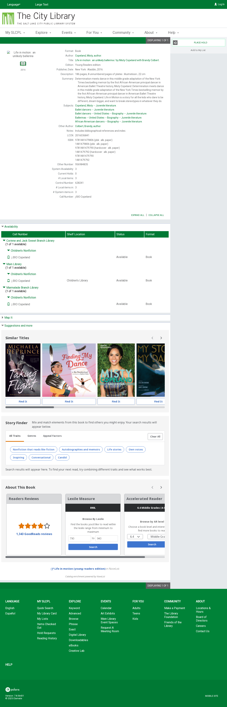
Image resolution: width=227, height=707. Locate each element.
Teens (136, 613)
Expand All (137, 215)
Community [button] (122, 32)
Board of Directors (201, 618)
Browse (73, 618)
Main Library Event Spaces (109, 620)
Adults (136, 608)
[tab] (15, 436)
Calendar (106, 608)
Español (10, 613)
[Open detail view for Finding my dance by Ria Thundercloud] (69, 370)
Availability (11, 226)
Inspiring (18, 457)
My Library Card (47, 613)
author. (88, 55)
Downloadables (78, 640)
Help (8, 664)
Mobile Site (211, 696)
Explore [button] (41, 32)
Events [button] (67, 32)
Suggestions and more (18, 325)
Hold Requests (46, 633)
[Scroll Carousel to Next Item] (161, 338)
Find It (23, 401)
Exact (72, 629)
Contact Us (202, 631)
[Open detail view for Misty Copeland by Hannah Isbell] (116, 370)
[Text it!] (8, 257)
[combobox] (135, 536)
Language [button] (12, 601)
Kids (135, 618)
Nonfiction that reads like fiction (33, 449)
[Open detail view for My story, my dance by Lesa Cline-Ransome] (158, 370)
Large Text (41, 4)
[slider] (85, 407)
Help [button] (172, 32)
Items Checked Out (46, 625)
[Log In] (215, 4)
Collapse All (156, 215)
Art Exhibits (108, 613)
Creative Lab (76, 650)
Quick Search (45, 608)
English (9, 608)
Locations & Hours (203, 609)
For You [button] (92, 32)
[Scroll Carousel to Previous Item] (152, 338)
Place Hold (200, 42)
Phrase (73, 624)
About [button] (149, 32)
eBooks (73, 645)
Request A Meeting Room (110, 629)
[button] (155, 436)
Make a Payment (174, 608)
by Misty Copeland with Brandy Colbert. (117, 60)
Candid (62, 457)
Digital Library (77, 634)
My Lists (42, 618)
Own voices (136, 449)
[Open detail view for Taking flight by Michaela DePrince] (22, 370)
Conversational (41, 457)
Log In (221, 4)
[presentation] (22, 370)
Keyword (74, 608)
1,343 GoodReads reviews (34, 534)
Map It (8, 317)
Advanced (75, 613)
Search (93, 547)
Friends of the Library (173, 624)
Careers (201, 626)
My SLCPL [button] (13, 32)
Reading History (47, 638)
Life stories (114, 449)
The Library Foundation (171, 615)
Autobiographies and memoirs (81, 449)
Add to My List (198, 50)
